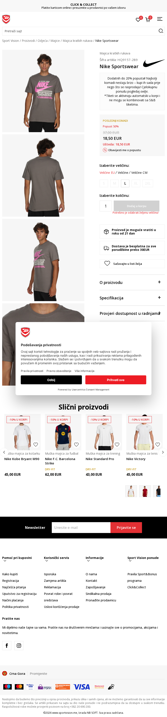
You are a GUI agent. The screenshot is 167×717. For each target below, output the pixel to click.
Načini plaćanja (12, 600)
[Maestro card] (7, 686)
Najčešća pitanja (14, 587)
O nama (91, 574)
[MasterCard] (99, 686)
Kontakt (91, 581)
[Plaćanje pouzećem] (111, 686)
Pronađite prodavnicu (101, 600)
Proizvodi (28, 41)
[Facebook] (6, 645)
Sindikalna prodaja (98, 594)
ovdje (144, 91)
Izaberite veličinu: (114, 165)
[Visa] (30, 686)
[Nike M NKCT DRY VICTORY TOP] (145, 491)
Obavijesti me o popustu (124, 150)
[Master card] (19, 686)
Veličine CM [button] (139, 172)
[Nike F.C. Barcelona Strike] (63, 432)
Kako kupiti (10, 574)
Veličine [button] (123, 172)
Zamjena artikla (55, 581)
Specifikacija (112, 297)
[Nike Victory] (144, 432)
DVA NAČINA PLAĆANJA (83, 4)
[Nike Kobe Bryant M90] (22, 432)
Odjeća (43, 41)
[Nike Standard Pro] (104, 432)
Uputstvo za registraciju (19, 594)
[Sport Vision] (6, 19)
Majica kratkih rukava (77, 41)
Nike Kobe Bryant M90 (21, 459)
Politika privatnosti (15, 607)
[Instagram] (19, 645)
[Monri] (44, 686)
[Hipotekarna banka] (62, 686)
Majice (55, 41)
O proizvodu (111, 282)
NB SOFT (92, 713)
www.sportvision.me (64, 713)
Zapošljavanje (95, 587)
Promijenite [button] (38, 673)
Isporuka (50, 574)
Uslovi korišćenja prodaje (61, 607)
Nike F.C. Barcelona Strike (60, 461)
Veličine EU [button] (107, 172)
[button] (83, 31)
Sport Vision (10, 41)
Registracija (10, 581)
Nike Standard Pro (100, 459)
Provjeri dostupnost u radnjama (130, 313)
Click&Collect (136, 587)
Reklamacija (52, 587)
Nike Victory (135, 459)
